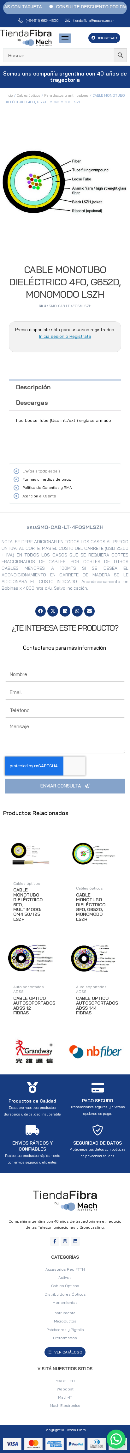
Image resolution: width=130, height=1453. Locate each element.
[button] (40, 611)
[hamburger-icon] (65, 38)
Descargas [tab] (32, 402)
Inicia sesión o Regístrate (65, 336)
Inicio (8, 95)
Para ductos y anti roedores (66, 95)
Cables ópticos (28, 95)
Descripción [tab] (33, 387)
